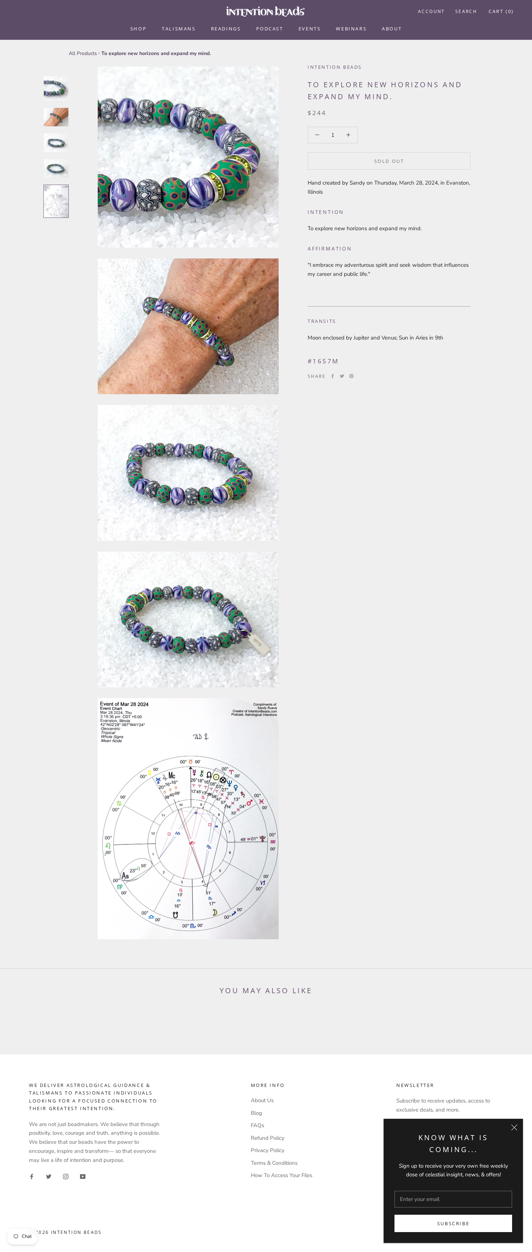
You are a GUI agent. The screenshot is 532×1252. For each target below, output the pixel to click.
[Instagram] (65, 1176)
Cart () (501, 11)
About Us (262, 1100)
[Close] (514, 1127)
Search (466, 11)
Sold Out (389, 161)
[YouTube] (82, 1176)
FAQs (257, 1125)
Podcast (269, 28)
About (392, 28)
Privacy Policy (267, 1150)
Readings (226, 28)
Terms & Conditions (274, 1163)
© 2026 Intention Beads (65, 1232)
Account (431, 11)
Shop (138, 28)
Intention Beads (335, 67)
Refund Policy (267, 1138)
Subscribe (453, 1223)
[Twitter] (342, 376)
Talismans (178, 28)
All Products (83, 53)
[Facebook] (332, 376)
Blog (256, 1113)
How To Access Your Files (281, 1175)
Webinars (351, 28)
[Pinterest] (351, 376)
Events (310, 28)
